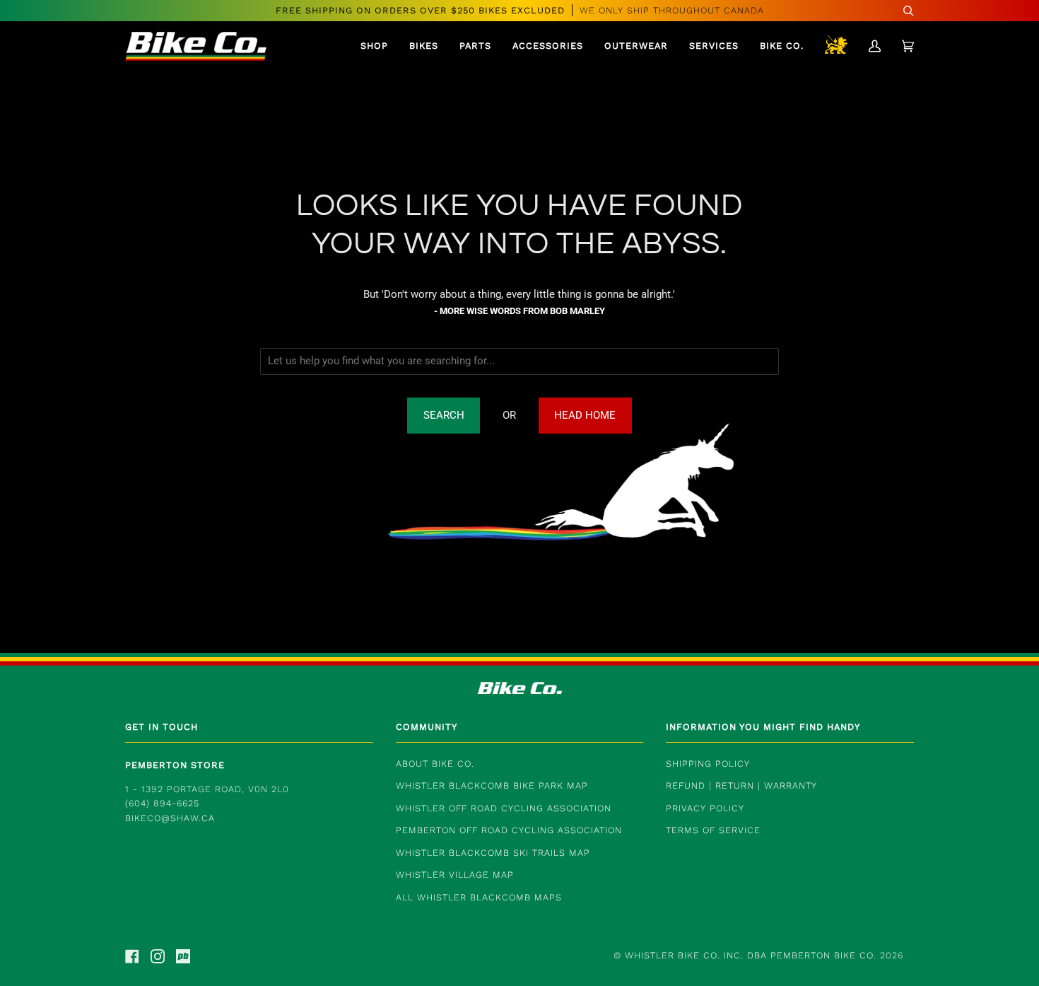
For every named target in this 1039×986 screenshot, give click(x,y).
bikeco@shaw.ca (170, 818)
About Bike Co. (435, 763)
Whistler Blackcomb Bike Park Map (492, 785)
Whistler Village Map (455, 874)
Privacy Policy (705, 808)
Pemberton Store (175, 765)
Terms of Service (713, 830)
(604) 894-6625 (162, 803)
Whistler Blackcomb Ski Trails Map (493, 852)
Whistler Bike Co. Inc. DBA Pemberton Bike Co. (750, 955)
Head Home (585, 416)
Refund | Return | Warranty (741, 785)
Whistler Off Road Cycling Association (503, 808)
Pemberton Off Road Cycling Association (509, 830)
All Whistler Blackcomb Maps (479, 897)
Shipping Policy (708, 763)
